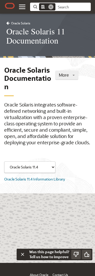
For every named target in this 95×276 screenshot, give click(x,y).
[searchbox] (73, 7)
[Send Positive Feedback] (86, 254)
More (64, 75)
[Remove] (51, 7)
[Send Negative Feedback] (76, 254)
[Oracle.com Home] (9, 5)
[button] (22, 7)
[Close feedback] (22, 254)
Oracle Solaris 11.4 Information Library (34, 179)
